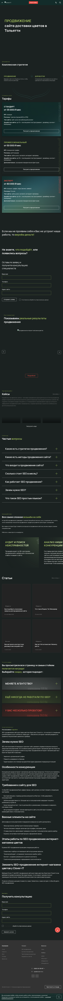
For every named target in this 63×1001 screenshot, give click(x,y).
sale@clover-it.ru (38, 971)
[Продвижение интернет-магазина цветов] (31, 349)
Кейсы (43, 953)
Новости (4, 951)
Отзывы (4, 956)
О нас (3, 949)
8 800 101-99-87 (38, 968)
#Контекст (44, 958)
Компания (5, 946)
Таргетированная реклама (29, 954)
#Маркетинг (44, 961)
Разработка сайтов (27, 956)
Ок (59, 997)
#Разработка (44, 963)
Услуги (24, 946)
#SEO (42, 956)
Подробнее (32, 376)
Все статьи (55, 578)
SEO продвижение (26, 949)
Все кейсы (56, 394)
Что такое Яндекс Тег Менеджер (46, 609)
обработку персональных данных (39, 300)
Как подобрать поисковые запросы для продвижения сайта (15, 610)
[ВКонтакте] (33, 976)
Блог (3, 954)
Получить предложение (31, 131)
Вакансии (4, 959)
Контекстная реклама (27, 951)
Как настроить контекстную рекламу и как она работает (14, 645)
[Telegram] (37, 976)
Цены (42, 949)
